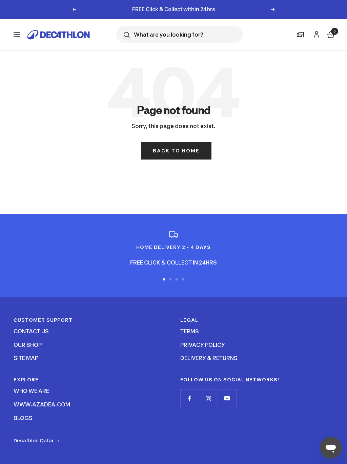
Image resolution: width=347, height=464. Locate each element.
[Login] (315, 33)
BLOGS (23, 418)
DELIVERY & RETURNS (209, 358)
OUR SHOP (28, 344)
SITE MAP (26, 358)
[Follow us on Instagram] (208, 398)
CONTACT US (31, 331)
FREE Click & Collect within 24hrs (173, 9)
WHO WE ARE (31, 390)
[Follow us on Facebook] (189, 398)
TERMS (189, 331)
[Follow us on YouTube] (227, 398)
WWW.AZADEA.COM (42, 404)
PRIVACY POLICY (202, 344)
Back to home (176, 150)
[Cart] (330, 33)
